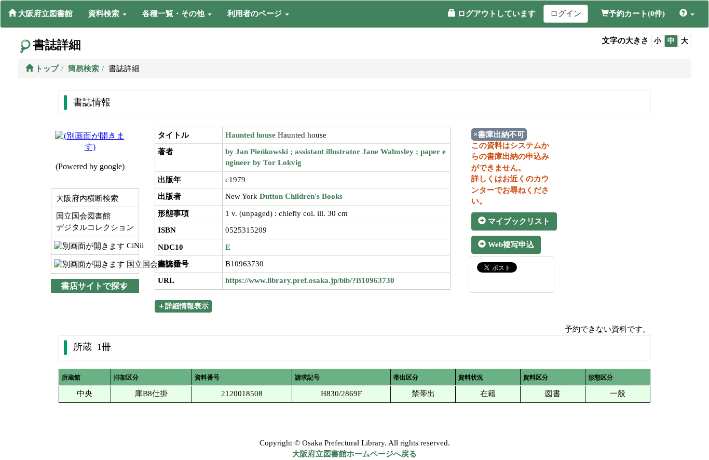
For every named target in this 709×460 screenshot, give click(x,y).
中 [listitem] (671, 41)
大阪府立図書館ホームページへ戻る (354, 454)
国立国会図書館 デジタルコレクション (94, 221)
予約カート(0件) (637, 13)
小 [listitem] (657, 41)
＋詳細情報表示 (183, 306)
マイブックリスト (518, 221)
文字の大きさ (625, 40)
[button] (107, 13)
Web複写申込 (510, 244)
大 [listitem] (684, 41)
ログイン (565, 13)
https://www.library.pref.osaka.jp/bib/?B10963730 (309, 280)
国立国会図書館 (132, 264)
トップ (46, 68)
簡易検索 (83, 68)
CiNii (132, 245)
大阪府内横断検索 (86, 198)
